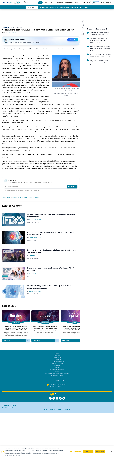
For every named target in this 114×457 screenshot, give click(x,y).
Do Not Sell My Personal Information (57, 374)
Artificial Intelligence (60, 7)
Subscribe (71, 186)
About (57, 353)
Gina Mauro (32, 255)
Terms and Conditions (57, 370)
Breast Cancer (7, 197)
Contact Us (67, 409)
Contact (57, 367)
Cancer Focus (30, 7)
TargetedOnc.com (57, 363)
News (45, 2)
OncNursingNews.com (57, 361)
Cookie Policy (16, 455)
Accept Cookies (100, 451)
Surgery (86, 7)
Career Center (69, 7)
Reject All (88, 451)
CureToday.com (57, 357)
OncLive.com (57, 359)
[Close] (111, 451)
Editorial (57, 365)
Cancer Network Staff (35, 219)
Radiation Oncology (78, 7)
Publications (68, 2)
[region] (57, 451)
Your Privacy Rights (57, 376)
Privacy (57, 372)
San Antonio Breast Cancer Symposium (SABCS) (26, 197)
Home (4, 22)
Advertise (57, 355)
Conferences (60, 2)
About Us (52, 409)
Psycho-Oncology (50, 7)
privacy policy (35, 190)
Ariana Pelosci (33, 273)
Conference (10, 22)
